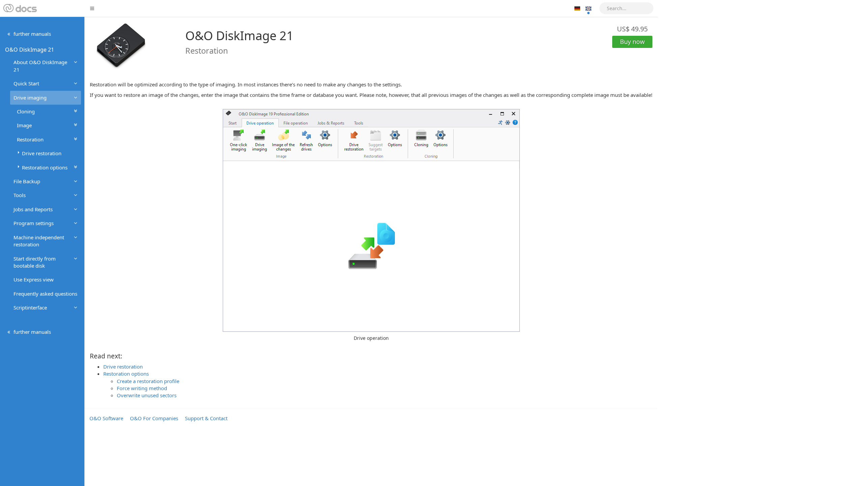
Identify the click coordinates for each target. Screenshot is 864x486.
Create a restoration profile (148, 381)
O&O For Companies (154, 418)
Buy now (632, 41)
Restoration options (126, 373)
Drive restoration (123, 366)
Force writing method (142, 388)
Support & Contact (206, 418)
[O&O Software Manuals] (19, 8)
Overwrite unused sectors (147, 395)
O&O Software (106, 418)
